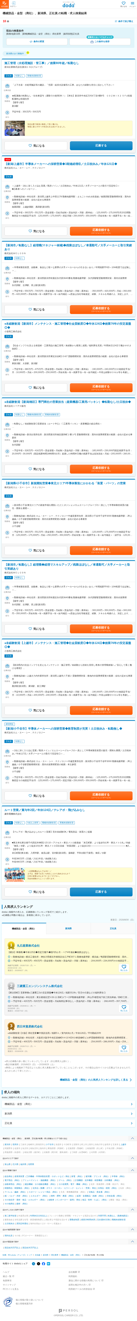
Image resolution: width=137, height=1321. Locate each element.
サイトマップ (9, 1285)
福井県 (23, 1164)
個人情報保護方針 (24, 1303)
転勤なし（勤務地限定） (119, 1216)
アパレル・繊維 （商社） (16, 1192)
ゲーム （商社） (66, 1180)
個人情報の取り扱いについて (30, 1300)
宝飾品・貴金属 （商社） (100, 1192)
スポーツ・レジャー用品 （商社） (44, 1192)
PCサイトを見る (11, 1289)
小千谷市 (50, 1144)
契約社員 (8, 1235)
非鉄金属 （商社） (115, 1196)
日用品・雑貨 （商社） (108, 1188)
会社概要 (72, 1272)
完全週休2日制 (103, 1220)
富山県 (8, 1164)
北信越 (37, 1255)
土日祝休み (9, 1223)
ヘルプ (6, 1272)
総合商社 (8, 1176)
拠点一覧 (7, 1276)
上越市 (123, 1144)
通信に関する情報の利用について (84, 1280)
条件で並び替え (125, 21)
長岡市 (15, 1144)
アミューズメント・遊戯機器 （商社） (40, 1180)
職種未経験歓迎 (119, 1220)
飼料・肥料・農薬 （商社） (63, 1196)
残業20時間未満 (88, 1220)
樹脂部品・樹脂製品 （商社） (18, 1188)
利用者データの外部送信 (80, 1289)
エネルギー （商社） (40, 1196)
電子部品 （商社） (13, 1180)
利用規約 (72, 1276)
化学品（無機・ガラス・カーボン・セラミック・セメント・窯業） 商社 (64, 1188)
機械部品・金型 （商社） (19, 1104)
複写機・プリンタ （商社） (98, 1176)
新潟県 (8, 1113)
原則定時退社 (22, 1223)
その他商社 (9, 1204)
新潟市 (8, 1144)
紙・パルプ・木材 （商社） (17, 1196)
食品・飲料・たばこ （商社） (95, 1200)
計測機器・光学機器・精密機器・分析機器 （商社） (98, 1180)
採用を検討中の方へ (78, 1285)
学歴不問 (102, 1216)
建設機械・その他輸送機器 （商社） (41, 1184)
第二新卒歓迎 (10, 1216)
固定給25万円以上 (13, 1248)
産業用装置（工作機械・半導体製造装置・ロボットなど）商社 (41, 1176)
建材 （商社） (22, 1204)
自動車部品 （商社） (14, 1184)
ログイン (13, 6)
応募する (101, 145)
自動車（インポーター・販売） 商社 (64, 1200)
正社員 (8, 1123)
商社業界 (54, 1255)
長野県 (31, 1164)
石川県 (15, 1164)
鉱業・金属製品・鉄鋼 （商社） (91, 1196)
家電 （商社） (77, 1176)
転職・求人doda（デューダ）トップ (17, 1255)
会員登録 (4, 6)
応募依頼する (101, 231)
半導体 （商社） (119, 1176)
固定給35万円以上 (30, 1248)
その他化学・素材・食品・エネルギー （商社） (25, 1200)
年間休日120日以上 (38, 1216)
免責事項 (7, 1280)
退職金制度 (74, 1220)
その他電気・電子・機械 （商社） (74, 1184)
